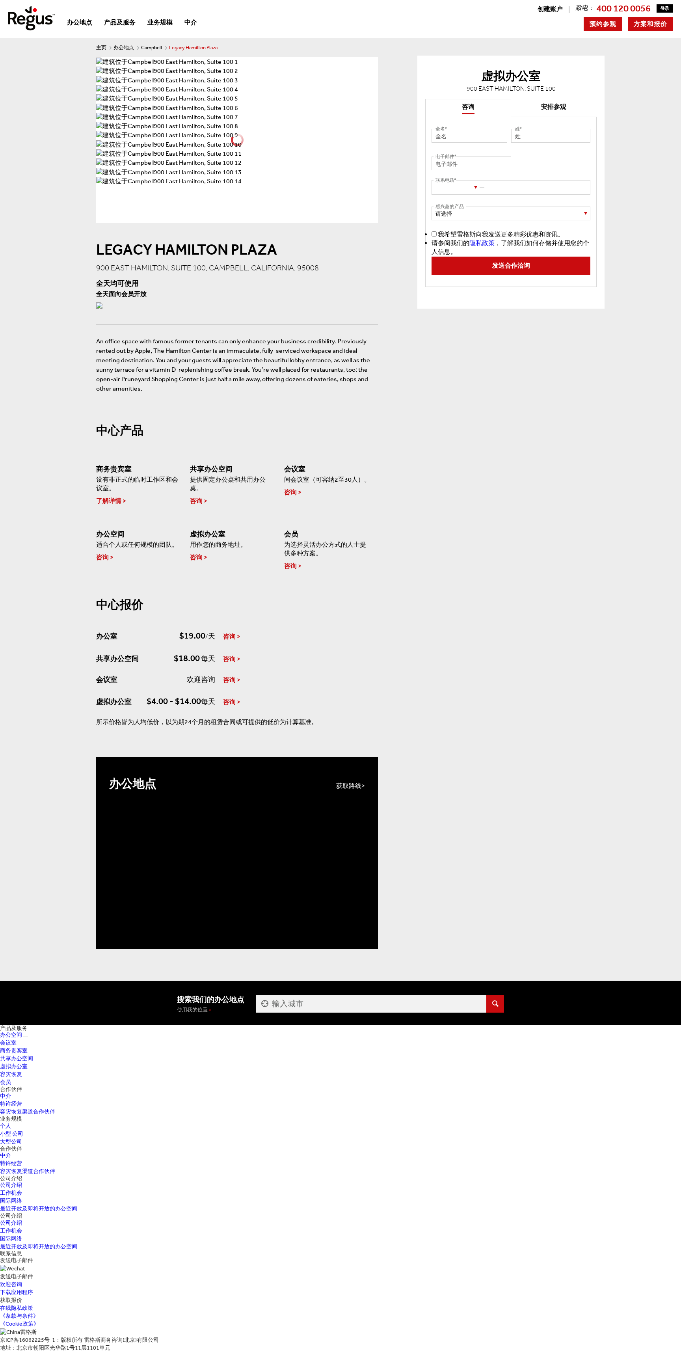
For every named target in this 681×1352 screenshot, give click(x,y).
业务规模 (160, 22)
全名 (440, 129)
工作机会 (11, 1193)
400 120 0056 (623, 8)
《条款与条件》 (19, 1316)
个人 (5, 1126)
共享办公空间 (16, 1058)
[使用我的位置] (264, 1004)
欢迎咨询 (11, 1284)
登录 (665, 8)
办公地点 (79, 22)
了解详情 (108, 501)
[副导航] (25, 1036)
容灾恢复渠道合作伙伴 (27, 1111)
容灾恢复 (11, 1074)
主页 (101, 47)
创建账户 (550, 9)
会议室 (8, 1042)
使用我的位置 (192, 1009)
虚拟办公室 (14, 1066)
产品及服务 (120, 22)
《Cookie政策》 (19, 1323)
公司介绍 (11, 1185)
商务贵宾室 (14, 1050)
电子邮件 (444, 156)
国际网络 (11, 1200)
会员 (5, 1082)
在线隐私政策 (16, 1308)
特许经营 (11, 1104)
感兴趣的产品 (449, 206)
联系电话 (444, 180)
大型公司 (11, 1141)
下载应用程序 (16, 1292)
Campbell (151, 47)
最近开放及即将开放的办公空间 (38, 1208)
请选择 (443, 213)
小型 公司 (11, 1133)
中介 (190, 22)
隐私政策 (482, 243)
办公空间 (11, 1035)
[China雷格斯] (31, 17)
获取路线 (348, 786)
